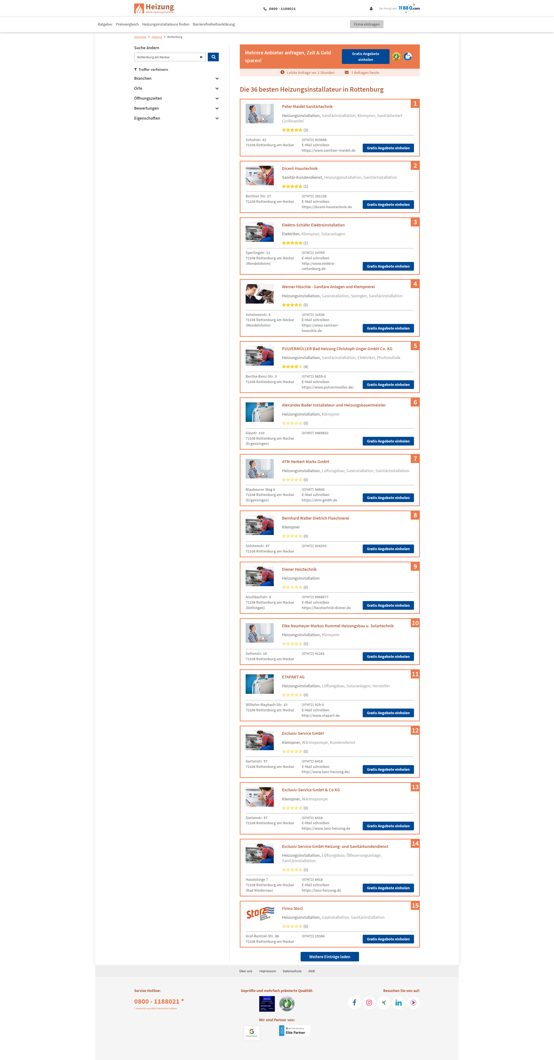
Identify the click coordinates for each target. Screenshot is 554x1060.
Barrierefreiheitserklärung (214, 24)
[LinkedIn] (398, 1002)
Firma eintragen (367, 24)
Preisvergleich (127, 24)
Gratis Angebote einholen (388, 147)
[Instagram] (369, 1002)
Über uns (245, 971)
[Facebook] (354, 1002)
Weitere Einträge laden (329, 956)
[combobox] (170, 57)
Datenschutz (292, 971)
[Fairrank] (413, 1002)
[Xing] (383, 1002)
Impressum (267, 971)
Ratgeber (105, 24)
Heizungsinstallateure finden (165, 24)
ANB (311, 971)
